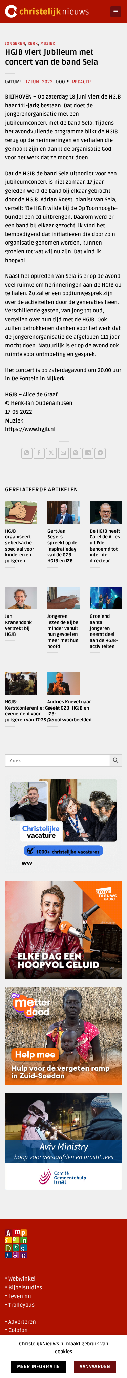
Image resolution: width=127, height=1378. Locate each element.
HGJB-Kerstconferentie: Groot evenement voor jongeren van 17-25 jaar (31, 711)
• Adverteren (20, 1322)
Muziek (47, 43)
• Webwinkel (20, 1278)
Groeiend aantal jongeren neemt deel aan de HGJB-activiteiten (104, 631)
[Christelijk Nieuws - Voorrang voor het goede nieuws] (55, 11)
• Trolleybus (20, 1305)
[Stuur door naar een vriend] (63, 453)
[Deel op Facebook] (39, 453)
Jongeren (15, 43)
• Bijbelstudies (23, 1287)
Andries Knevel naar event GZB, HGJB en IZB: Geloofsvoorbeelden (69, 711)
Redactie (82, 82)
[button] (115, 11)
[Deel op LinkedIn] (87, 453)
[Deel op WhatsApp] (27, 453)
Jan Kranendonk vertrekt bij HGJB (18, 625)
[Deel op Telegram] (100, 453)
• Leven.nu (18, 1296)
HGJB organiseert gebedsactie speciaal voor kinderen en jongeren (19, 546)
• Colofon (16, 1330)
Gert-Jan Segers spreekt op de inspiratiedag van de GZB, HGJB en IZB (62, 546)
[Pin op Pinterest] (75, 453)
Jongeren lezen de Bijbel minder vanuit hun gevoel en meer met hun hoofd (63, 631)
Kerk (33, 43)
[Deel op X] (51, 453)
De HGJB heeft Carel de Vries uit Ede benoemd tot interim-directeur (105, 546)
